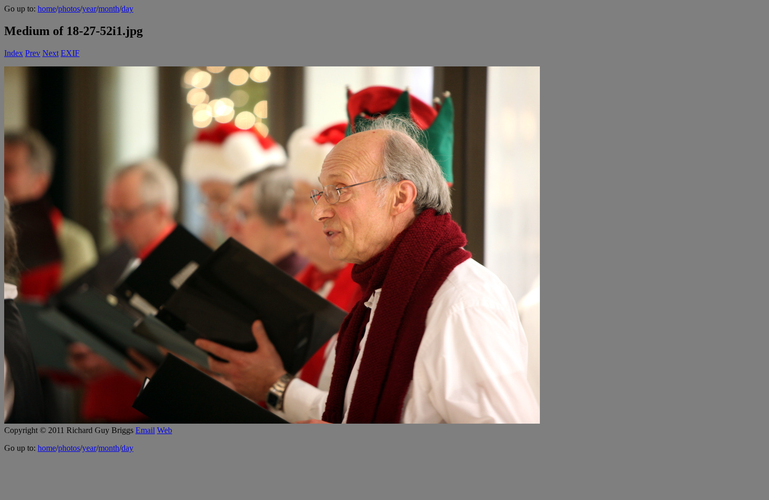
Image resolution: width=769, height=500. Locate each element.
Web (164, 430)
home (47, 8)
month (108, 8)
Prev (32, 53)
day (127, 8)
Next (50, 53)
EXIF (70, 53)
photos (69, 8)
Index (13, 53)
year (89, 8)
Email (145, 430)
